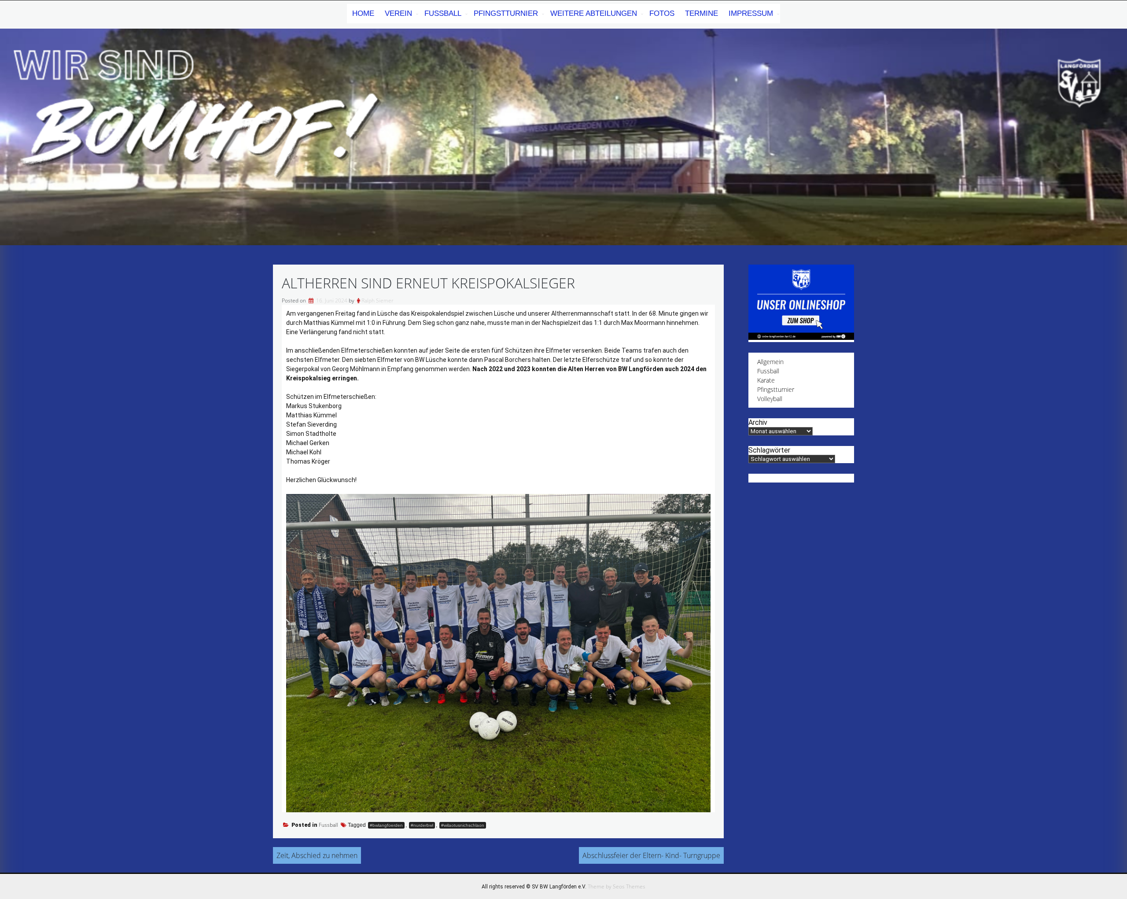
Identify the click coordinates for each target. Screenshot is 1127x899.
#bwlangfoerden (386, 825)
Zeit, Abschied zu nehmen (316, 855)
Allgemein (770, 361)
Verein (398, 13)
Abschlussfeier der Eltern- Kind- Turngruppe (651, 855)
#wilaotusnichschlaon (462, 825)
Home (363, 13)
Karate (766, 380)
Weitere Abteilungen (593, 13)
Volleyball (769, 398)
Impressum (751, 13)
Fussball (328, 825)
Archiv (757, 422)
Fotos (661, 13)
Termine (701, 13)
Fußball (442, 13)
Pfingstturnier (506, 13)
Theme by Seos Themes (616, 886)
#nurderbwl (422, 825)
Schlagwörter (769, 450)
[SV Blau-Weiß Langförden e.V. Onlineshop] (801, 337)
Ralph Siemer (377, 300)
